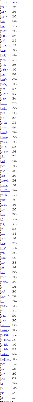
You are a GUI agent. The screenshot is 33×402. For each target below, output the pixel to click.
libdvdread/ (2, 398)
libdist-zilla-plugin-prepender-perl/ (4, 345)
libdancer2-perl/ (2, 17)
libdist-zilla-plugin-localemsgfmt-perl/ (5, 335)
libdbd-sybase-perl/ (3, 170)
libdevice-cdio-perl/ (3, 278)
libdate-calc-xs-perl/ (3, 111)
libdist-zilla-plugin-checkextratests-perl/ (5, 330)
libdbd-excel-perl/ (3, 160)
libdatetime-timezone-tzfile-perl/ (4, 152)
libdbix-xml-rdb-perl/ (3, 213)
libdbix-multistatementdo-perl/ (4, 205)
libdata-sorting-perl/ (3, 82)
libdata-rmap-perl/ (3, 75)
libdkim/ (2, 367)
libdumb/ (2, 391)
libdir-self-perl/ (2, 304)
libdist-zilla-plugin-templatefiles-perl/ (5, 350)
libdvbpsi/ (2, 396)
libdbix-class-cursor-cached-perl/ (4, 179)
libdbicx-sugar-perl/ (3, 174)
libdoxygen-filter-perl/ (3, 377)
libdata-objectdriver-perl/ (3, 60)
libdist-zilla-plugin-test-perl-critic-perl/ (5, 354)
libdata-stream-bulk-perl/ (3, 84)
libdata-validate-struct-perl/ (4, 104)
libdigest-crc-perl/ (3, 290)
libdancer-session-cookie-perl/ (4, 15)
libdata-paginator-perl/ (3, 64)
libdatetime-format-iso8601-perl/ (4, 137)
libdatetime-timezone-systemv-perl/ (4, 151)
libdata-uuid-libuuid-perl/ (3, 98)
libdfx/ (1, 287)
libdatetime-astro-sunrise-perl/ (4, 122)
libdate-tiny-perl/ (2, 121)
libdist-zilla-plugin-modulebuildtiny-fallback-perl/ (6, 340)
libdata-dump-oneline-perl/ (4, 34)
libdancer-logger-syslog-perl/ (4, 7)
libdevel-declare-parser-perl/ (4, 251)
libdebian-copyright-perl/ (3, 222)
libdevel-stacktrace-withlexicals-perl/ (5, 275)
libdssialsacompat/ (3, 389)
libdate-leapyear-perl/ (3, 117)
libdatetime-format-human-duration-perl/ (5, 135)
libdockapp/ (2, 374)
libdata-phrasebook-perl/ (3, 70)
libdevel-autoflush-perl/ (3, 237)
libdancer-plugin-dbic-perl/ (4, 12)
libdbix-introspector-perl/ (3, 204)
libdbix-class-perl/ (3, 190)
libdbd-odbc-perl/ (3, 166)
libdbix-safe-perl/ (3, 210)
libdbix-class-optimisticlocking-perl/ (4, 189)
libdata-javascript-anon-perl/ (4, 54)
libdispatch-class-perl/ (3, 309)
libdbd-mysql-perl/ (3, 165)
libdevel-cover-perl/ (3, 249)
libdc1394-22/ (2, 219)
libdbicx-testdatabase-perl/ (3, 175)
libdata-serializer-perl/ (3, 78)
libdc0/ (2, 218)
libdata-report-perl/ (3, 74)
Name (6, 2)
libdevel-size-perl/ (3, 273)
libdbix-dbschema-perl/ (3, 200)
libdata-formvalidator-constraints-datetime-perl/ (6, 46)
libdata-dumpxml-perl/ (3, 39)
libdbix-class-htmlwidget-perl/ (4, 185)
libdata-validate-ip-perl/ (3, 102)
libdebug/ (2, 227)
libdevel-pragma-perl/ (3, 267)
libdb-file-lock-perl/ (3, 157)
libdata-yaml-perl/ (3, 108)
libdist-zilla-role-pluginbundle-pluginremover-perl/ (6, 360)
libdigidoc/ (2, 301)
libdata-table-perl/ (3, 88)
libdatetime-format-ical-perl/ (4, 136)
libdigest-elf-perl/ (3, 291)
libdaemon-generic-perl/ (3, 5)
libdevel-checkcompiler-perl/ (4, 246)
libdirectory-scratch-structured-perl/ (4, 306)
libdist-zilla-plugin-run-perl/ (4, 348)
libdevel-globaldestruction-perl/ (4, 258)
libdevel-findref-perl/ (3, 256)
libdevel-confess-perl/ (3, 248)
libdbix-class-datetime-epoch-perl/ (4, 180)
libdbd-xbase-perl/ (3, 171)
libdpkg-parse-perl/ (3, 379)
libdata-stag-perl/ (3, 83)
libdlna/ (2, 368)
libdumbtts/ (2, 393)
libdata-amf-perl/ (2, 24)
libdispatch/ (2, 310)
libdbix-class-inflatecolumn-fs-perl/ (4, 186)
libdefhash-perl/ (2, 232)
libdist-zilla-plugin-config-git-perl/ (4, 331)
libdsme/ (2, 388)
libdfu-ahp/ (2, 286)
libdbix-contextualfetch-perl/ (4, 198)
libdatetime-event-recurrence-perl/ (4, 126)
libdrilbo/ (2, 382)
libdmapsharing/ (2, 369)
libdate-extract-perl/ (3, 113)
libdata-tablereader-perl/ (3, 89)
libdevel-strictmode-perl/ (3, 276)
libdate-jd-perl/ (2, 116)
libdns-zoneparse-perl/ (3, 373)
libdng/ (2, 372)
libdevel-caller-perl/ (3, 242)
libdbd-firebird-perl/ (3, 161)
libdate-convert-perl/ (3, 112)
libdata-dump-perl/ (3, 35)
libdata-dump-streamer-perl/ (4, 36)
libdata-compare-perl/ (3, 31)
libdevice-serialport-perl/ (3, 281)
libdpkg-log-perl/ (3, 378)
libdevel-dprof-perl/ (3, 253)
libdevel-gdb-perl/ (3, 257)
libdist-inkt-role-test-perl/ (3, 320)
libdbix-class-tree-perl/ (3, 196)
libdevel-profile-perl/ (3, 268)
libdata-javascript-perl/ (3, 55)
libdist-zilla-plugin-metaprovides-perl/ (5, 338)
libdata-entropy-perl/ (3, 40)
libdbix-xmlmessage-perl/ (3, 214)
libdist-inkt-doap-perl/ (3, 314)
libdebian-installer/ (3, 224)
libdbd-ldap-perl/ (3, 162)
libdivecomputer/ (3, 363)
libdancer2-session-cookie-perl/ (4, 20)
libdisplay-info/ (2, 311)
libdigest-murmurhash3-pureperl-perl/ (5, 295)
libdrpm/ (2, 384)
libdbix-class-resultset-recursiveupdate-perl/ (5, 191)
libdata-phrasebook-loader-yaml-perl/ (5, 69)
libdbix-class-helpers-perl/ (3, 184)
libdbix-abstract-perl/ (3, 176)
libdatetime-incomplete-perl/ (4, 147)
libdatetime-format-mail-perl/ (4, 138)
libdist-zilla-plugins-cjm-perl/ (4, 357)
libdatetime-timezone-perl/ (3, 150)
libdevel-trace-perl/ (3, 277)
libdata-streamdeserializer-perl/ (4, 85)
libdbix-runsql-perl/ (3, 209)
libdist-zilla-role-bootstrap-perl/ (4, 358)
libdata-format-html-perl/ (3, 45)
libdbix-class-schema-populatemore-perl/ (5, 193)
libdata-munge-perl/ (3, 59)
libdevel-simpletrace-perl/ (3, 272)
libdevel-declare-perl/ (3, 252)
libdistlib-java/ (2, 362)
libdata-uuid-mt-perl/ (3, 99)
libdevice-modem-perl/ (3, 280)
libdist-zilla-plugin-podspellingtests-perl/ (5, 343)
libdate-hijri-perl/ (3, 114)
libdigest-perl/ (2, 297)
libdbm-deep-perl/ (3, 215)
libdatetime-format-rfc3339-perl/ (4, 142)
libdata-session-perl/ (3, 80)
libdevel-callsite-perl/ (3, 244)
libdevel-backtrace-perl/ (3, 238)
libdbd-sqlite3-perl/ (3, 169)
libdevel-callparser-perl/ (3, 243)
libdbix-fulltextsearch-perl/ (3, 203)
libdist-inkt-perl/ (2, 315)
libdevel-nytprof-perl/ (3, 263)
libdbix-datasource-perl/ (3, 199)
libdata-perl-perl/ (2, 68)
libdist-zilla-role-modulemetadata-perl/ (5, 359)
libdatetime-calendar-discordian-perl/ (5, 123)
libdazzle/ (2, 156)
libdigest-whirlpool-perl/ (3, 300)
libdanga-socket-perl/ (3, 21)
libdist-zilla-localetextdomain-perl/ (4, 324)
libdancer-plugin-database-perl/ (4, 11)
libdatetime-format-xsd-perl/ (4, 145)
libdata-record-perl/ (3, 73)
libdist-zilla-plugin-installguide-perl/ (4, 334)
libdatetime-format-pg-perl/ (4, 141)
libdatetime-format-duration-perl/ (4, 132)
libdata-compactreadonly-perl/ (4, 30)
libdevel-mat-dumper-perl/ (3, 261)
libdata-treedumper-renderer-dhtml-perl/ (5, 92)
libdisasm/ (2, 307)
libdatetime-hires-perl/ (3, 146)
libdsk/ (1, 387)
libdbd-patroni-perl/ (3, 167)
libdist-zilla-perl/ (2, 325)
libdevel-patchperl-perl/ (3, 266)
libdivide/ (2, 364)
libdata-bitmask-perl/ (3, 26)
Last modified (13, 2)
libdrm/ (2, 383)
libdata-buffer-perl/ (3, 27)
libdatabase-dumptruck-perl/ (4, 109)
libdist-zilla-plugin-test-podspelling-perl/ (5, 355)
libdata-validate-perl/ (3, 103)
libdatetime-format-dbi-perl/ (4, 131)
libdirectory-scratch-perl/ (3, 305)
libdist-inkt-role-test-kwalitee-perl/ (4, 319)
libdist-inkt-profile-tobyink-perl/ (4, 316)
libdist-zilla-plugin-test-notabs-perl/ (4, 353)
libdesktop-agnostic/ (3, 234)
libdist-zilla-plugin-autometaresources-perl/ (5, 326)
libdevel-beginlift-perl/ (3, 239)
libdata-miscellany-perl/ (3, 58)
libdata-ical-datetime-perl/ (3, 51)
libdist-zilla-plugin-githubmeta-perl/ (4, 333)
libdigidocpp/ (2, 302)
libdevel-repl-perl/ (3, 271)
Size (16, 2)
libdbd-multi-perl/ (3, 164)
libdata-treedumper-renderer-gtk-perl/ (5, 93)
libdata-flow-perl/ (3, 44)
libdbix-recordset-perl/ (3, 208)
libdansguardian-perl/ (3, 22)
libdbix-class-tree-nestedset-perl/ (4, 195)
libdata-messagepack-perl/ (3, 56)
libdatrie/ (2, 155)
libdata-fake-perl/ (3, 41)
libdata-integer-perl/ (3, 53)
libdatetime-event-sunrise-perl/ (4, 127)
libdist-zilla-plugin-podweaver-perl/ (4, 344)
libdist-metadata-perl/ (3, 321)
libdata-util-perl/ (2, 97)
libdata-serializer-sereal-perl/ (4, 79)
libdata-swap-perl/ (3, 87)
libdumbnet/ (2, 392)
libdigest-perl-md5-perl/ (3, 296)
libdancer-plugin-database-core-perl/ (4, 10)
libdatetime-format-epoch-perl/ (4, 133)
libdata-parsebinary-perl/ (3, 65)
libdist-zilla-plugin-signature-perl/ (4, 349)
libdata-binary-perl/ (3, 25)
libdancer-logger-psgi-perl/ (4, 6)
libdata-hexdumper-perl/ (3, 50)
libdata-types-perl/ (3, 94)
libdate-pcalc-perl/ (3, 118)
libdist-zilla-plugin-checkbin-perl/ (4, 329)
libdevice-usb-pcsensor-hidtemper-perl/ (5, 282)
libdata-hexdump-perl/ (3, 49)
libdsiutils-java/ (2, 386)
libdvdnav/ (2, 397)
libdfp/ (1, 285)
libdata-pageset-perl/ (3, 63)
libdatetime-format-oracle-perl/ (4, 140)
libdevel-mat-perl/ (3, 262)
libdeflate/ (2, 233)
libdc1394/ (2, 220)
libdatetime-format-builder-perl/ (4, 128)
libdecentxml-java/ (3, 229)
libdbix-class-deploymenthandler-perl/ (5, 181)
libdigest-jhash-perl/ (3, 292)
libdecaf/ (2, 228)
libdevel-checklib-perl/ (3, 247)
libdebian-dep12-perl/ (3, 223)
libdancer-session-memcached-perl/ (4, 16)
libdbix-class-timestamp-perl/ (4, 194)
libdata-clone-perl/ (3, 29)
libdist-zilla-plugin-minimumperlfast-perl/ (5, 339)
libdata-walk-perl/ (3, 107)
